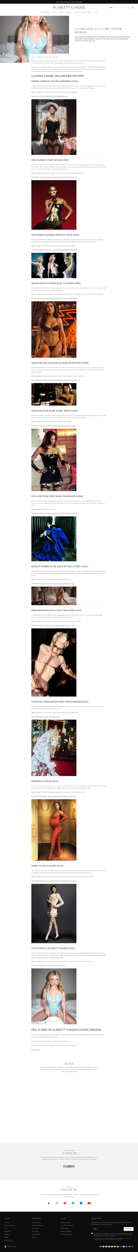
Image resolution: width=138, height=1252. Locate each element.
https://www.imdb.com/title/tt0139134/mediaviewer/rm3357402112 (60, 380)
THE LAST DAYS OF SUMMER (29, 1120)
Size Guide (35, 1228)
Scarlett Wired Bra (42, 957)
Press (33, 1237)
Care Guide (35, 1231)
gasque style (24, 1117)
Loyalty (7, 1237)
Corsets (60, 12)
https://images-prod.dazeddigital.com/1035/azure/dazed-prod (58, 881)
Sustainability (36, 1234)
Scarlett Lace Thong (57, 957)
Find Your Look (35, 1049)
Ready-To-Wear (86, 12)
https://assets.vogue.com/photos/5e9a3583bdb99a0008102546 (58, 250)
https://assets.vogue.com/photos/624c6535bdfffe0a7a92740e (58, 796)
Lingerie (76, 12)
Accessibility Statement (67, 1225)
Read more (28, 1132)
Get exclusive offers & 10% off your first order (69, 1)
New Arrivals (45, 12)
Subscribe (128, 1229)
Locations (7, 1234)
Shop (53, 12)
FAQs (6, 1228)
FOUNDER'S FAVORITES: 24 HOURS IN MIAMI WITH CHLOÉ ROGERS (109, 1122)
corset (89, 86)
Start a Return (36, 1222)
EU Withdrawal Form (67, 1234)
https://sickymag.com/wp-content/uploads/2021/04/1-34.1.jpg (58, 625)
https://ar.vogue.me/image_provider (50, 716)
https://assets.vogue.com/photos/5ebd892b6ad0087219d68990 (58, 513)
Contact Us (8, 1231)
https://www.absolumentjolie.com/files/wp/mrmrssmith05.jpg (58, 426)
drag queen (61, 615)
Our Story (7, 1222)
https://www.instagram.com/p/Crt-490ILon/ (52, 965)
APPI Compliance (65, 1222)
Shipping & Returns (37, 1225)
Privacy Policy (64, 1228)
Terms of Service (118, 1239)
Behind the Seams (10, 1225)
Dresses (68, 12)
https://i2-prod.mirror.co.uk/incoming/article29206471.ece (57, 583)
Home (33, 57)
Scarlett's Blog (9, 1240)
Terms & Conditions (66, 1231)
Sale (95, 12)
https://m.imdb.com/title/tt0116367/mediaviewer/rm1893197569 (58, 298)
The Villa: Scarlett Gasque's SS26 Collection (69, 1122)
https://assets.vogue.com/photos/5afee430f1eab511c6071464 (58, 177)
